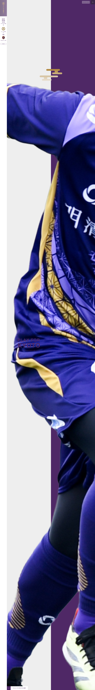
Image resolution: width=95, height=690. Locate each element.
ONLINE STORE (86, 2)
